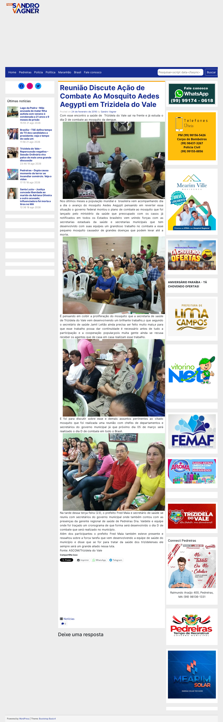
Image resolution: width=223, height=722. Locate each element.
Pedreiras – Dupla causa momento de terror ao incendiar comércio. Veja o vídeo (36, 175)
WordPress (24, 718)
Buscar (211, 72)
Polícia (38, 72)
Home (12, 72)
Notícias (69, 619)
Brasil (77, 72)
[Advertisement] (111, 41)
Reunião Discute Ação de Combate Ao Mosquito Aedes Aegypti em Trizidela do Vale (109, 96)
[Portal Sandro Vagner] (22, 7)
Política (50, 72)
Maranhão (64, 72)
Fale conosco (93, 72)
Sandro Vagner (108, 111)
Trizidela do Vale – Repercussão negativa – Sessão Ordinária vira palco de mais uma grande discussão (35, 154)
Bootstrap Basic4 (47, 718)
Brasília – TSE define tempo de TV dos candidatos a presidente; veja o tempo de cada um (36, 134)
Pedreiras (25, 72)
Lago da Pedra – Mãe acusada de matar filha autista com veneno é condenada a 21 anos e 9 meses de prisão (34, 113)
